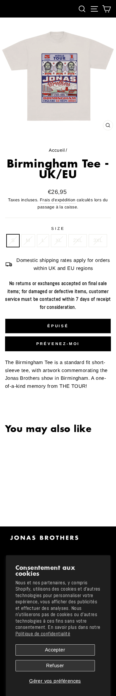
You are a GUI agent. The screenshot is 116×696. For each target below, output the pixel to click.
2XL (77, 240)
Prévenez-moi (58, 343)
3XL (97, 240)
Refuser (55, 665)
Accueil (57, 150)
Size (58, 228)
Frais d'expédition (57, 199)
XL (59, 240)
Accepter (55, 650)
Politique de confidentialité (42, 634)
